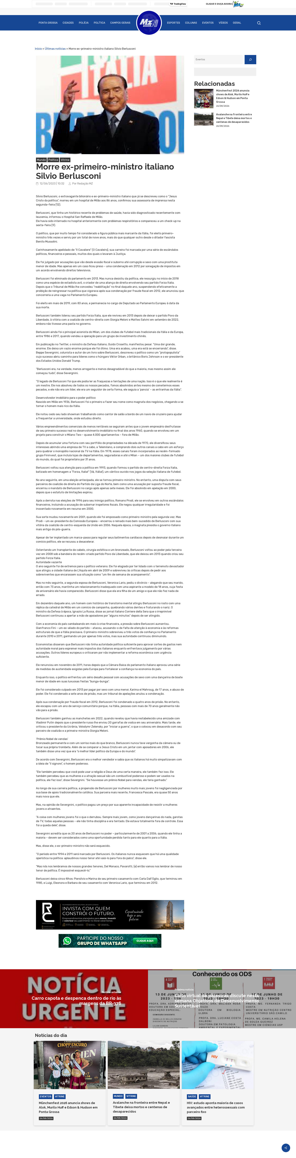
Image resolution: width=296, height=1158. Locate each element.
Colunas (191, 22)
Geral (237, 22)
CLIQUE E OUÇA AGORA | (219, 4)
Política (99, 22)
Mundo (41, 160)
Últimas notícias (55, 48)
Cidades (68, 22)
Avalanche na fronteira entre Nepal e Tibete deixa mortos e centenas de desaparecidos (234, 118)
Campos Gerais (120, 22)
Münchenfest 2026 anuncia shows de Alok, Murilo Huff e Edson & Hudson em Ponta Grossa (232, 96)
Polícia (84, 22)
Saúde (192, 1096)
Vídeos (223, 22)
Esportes (173, 22)
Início (38, 48)
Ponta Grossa (48, 22)
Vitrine (65, 160)
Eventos (208, 22)
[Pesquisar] (250, 59)
